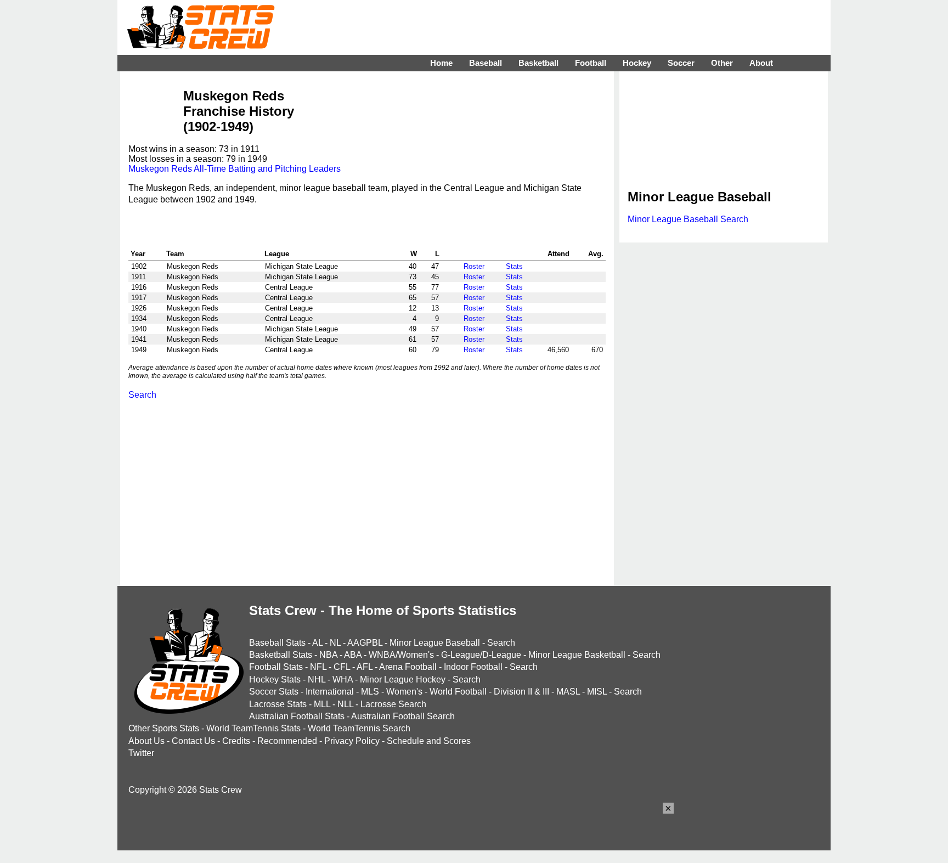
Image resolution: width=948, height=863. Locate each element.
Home (441, 62)
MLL (322, 704)
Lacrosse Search (393, 704)
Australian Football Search (403, 716)
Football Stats (276, 667)
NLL (345, 704)
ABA (353, 654)
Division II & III (521, 691)
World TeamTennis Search (359, 728)
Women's (404, 691)
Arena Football (408, 667)
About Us (146, 741)
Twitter (141, 753)
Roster (474, 266)
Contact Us (193, 741)
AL (317, 642)
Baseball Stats (277, 642)
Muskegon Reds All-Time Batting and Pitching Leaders (234, 168)
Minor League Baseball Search (688, 219)
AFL (365, 667)
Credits (236, 741)
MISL (597, 691)
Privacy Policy (352, 741)
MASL (568, 691)
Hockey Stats (275, 679)
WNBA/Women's (401, 654)
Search (142, 394)
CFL (342, 667)
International (330, 691)
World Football (458, 691)
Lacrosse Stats (278, 704)
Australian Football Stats (297, 716)
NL (335, 642)
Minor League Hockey (402, 679)
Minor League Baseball (435, 642)
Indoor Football (473, 667)
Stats (514, 266)
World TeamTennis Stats (253, 728)
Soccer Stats (273, 691)
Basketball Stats (280, 654)
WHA (342, 679)
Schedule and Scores (429, 741)
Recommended (287, 741)
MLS (370, 691)
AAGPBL (364, 642)
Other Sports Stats (163, 728)
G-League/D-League (481, 654)
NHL (316, 679)
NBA (328, 654)
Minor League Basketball (576, 654)
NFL (318, 667)
